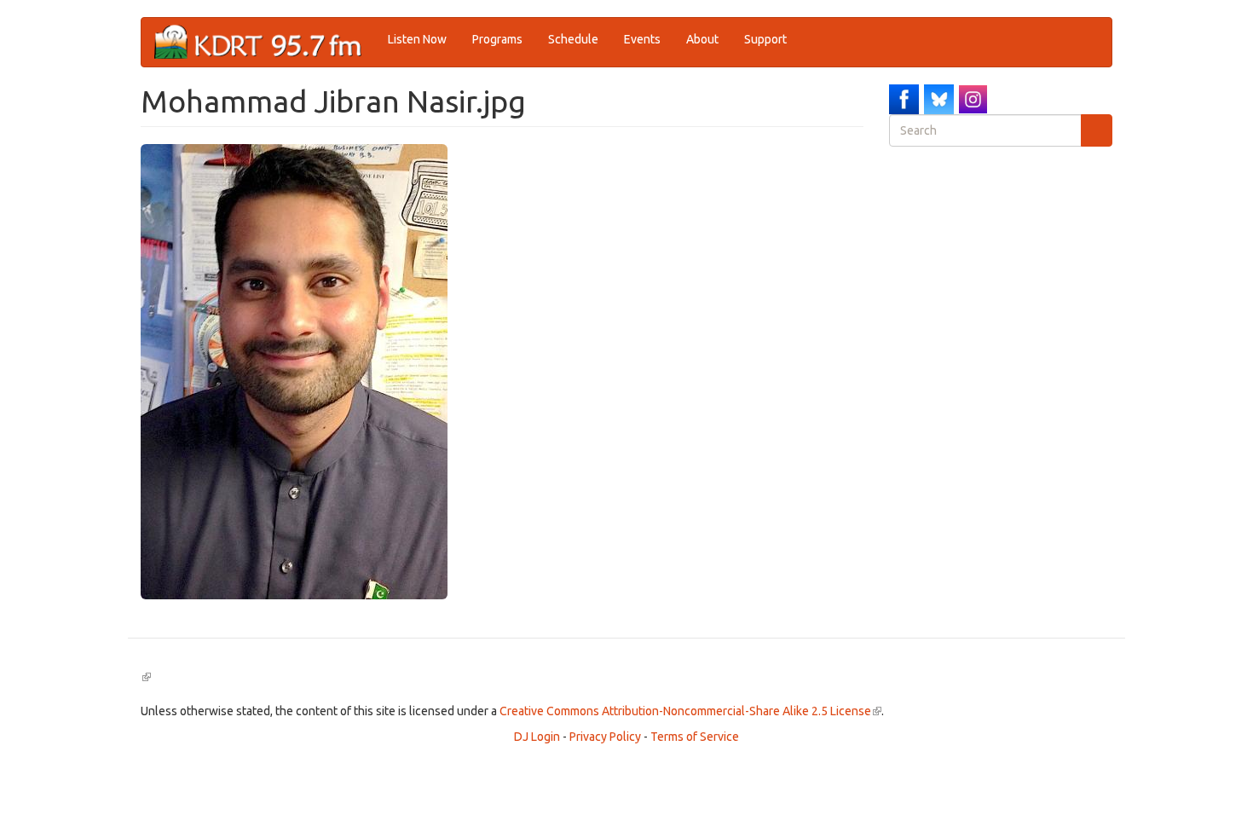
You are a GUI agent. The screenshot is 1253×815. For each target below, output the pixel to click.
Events (642, 39)
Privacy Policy (605, 736)
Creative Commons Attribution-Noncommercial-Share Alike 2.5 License (690, 711)
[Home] (264, 42)
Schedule (573, 39)
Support (765, 39)
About (702, 39)
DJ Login (537, 736)
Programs (497, 39)
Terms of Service (694, 736)
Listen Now (417, 39)
